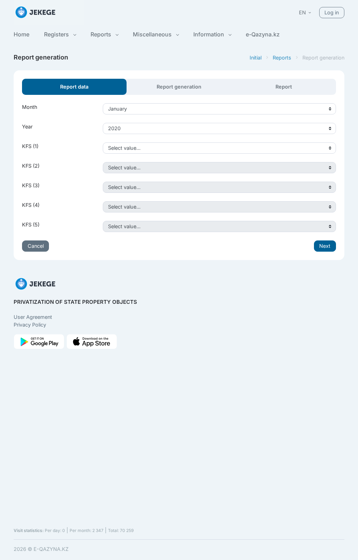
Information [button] (209, 34)
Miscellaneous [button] (153, 34)
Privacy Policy (30, 325)
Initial (256, 58)
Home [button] (21, 34)
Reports (282, 58)
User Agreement (33, 317)
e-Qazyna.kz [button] (263, 34)
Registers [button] (57, 34)
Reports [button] (102, 34)
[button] (305, 12)
